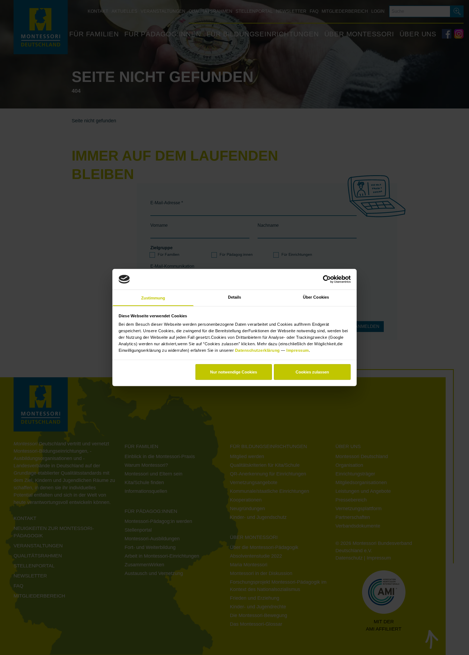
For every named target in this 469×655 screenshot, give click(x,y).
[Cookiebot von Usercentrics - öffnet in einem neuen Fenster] (327, 279)
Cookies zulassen (312, 371)
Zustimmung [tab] (153, 298)
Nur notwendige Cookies (233, 371)
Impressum (297, 350)
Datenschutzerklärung (258, 350)
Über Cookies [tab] (316, 297)
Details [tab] (234, 297)
